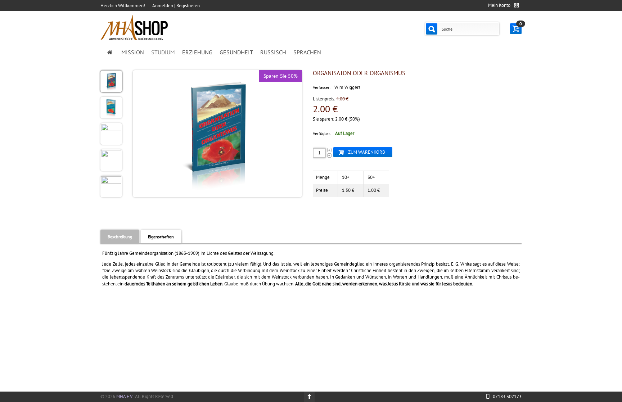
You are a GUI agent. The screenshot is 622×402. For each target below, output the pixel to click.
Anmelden (162, 6)
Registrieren (188, 6)
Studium (163, 52)
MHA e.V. (124, 396)
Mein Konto (499, 5)
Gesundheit (236, 52)
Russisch (273, 52)
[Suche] (431, 29)
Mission (132, 52)
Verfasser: (321, 87)
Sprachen (307, 52)
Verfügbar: (322, 133)
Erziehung (197, 52)
